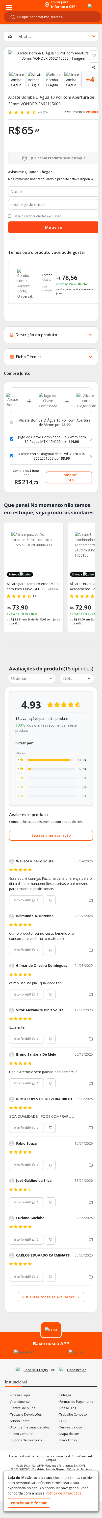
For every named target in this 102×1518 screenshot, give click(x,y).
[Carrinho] (85, 3)
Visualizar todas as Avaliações (49, 1297)
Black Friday (68, 1440)
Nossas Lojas (20, 1395)
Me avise (53, 227)
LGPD (63, 1421)
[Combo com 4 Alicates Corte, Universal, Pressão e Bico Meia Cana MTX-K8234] (25, 282)
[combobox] (52, 16)
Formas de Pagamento (76, 1401)
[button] (91, 900)
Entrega (65, 1395)
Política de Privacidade (63, 1493)
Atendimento (20, 1401)
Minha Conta (19, 1421)
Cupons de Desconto (26, 1440)
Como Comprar (21, 1433)
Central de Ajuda (22, 1408)
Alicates (25, 36)
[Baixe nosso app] (25, 1352)
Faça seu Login (36, 1370)
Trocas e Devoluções (26, 1414)
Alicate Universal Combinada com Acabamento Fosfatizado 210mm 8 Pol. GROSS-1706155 (34, 586)
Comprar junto (69, 477)
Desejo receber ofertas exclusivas (37, 216)
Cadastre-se (76, 1370)
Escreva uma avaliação (51, 835)
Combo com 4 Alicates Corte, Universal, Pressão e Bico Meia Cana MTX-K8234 (49, 278)
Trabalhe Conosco (73, 1414)
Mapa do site (69, 1433)
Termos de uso (70, 1427)
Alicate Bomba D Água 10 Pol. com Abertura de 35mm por (54, 422)
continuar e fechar (29, 1503)
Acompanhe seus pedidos (30, 1427)
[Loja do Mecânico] (21, 4)
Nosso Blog (67, 1408)
